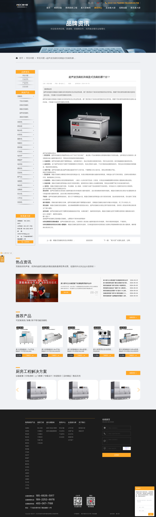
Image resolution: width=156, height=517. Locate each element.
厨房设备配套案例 (51, 431)
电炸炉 (27, 455)
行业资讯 (25, 79)
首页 (48, 7)
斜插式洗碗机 (24, 105)
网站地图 (94, 514)
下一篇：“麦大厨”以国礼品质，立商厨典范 (118, 240)
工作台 (27, 485)
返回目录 (89, 240)
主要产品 (70, 431)
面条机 (27, 443)
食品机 (27, 476)
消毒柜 (27, 479)
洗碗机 (27, 428)
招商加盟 (123, 7)
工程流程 (40, 443)
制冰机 (27, 437)
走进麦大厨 (110, 7)
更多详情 (66, 292)
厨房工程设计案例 (51, 428)
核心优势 (40, 428)
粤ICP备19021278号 (86, 514)
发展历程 (70, 437)
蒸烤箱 (27, 449)
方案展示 (40, 431)
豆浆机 (27, 467)
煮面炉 (27, 458)
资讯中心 (98, 7)
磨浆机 (27, 464)
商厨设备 (58, 7)
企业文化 (70, 434)
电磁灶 (27, 446)
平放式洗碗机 (24, 101)
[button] (17, 390)
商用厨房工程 (71, 7)
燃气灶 (27, 470)
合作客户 (70, 440)
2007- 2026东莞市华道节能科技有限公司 (43, 514)
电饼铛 (27, 461)
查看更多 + (133, 317)
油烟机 (27, 473)
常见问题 (30, 58)
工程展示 (40, 434)
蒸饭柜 (27, 434)
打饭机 (27, 452)
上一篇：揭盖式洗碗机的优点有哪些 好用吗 (61, 240)
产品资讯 (25, 83)
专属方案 (40, 440)
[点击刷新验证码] (127, 448)
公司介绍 (70, 428)
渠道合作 (81, 431)
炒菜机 (27, 440)
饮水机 (27, 482)
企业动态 (25, 87)
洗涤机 (27, 488)
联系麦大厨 (135, 7)
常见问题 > (41, 58)
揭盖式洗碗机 (24, 109)
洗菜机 (27, 431)
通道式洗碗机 (24, 117)
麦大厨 (117, 514)
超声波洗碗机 (24, 113)
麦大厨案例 (86, 7)
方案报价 (40, 437)
